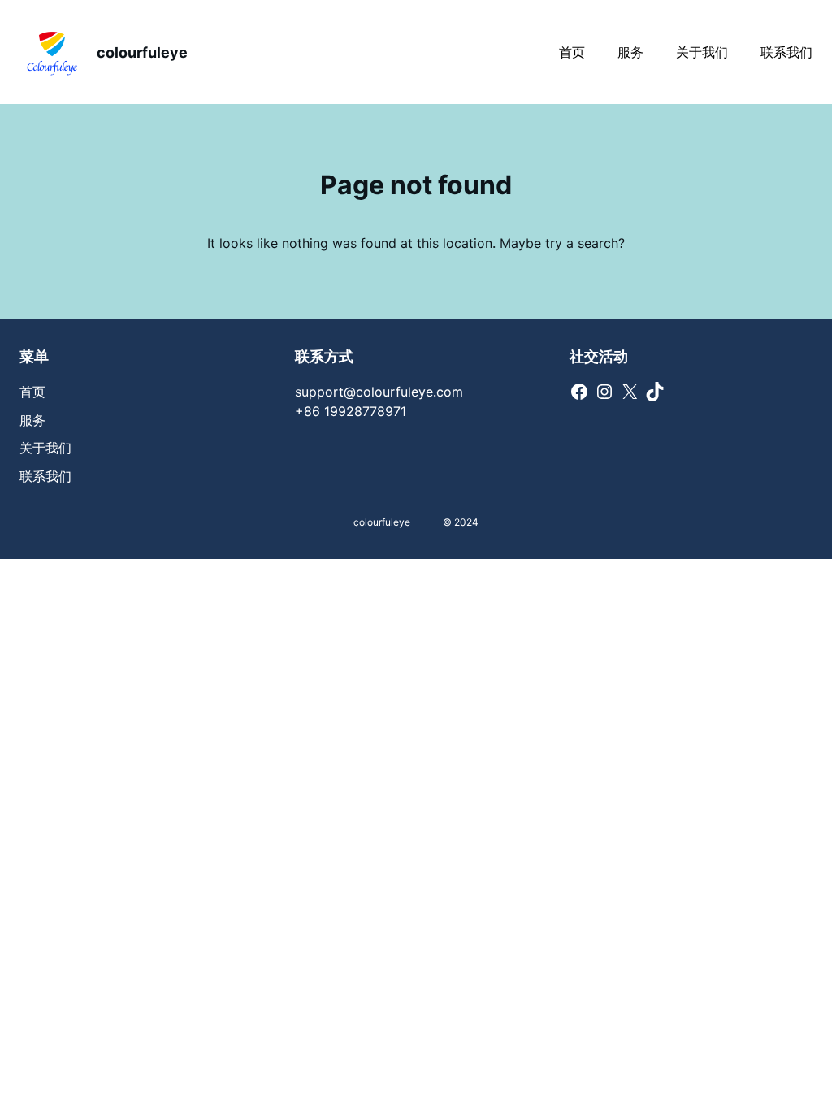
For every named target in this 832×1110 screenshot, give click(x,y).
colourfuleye (142, 52)
